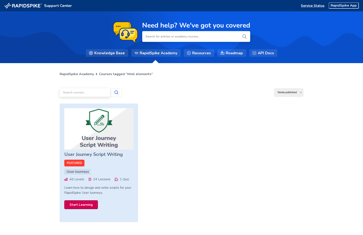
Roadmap (234, 53)
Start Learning (81, 204)
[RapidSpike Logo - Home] (23, 6)
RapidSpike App (344, 5)
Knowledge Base (109, 53)
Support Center (58, 5)
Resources (201, 53)
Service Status (313, 5)
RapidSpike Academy (158, 53)
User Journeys (78, 171)
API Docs (266, 53)
